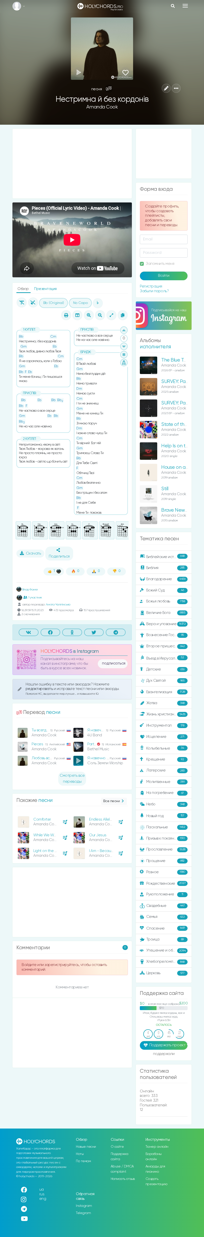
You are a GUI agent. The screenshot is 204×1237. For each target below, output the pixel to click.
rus (42, 1194)
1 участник (35, 597)
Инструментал (165, 725)
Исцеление (165, 737)
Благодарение (166, 579)
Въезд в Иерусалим (165, 658)
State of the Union (180, 424)
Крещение (165, 759)
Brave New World (180, 510)
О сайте (117, 1146)
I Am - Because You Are (109, 851)
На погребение (165, 793)
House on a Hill (176, 467)
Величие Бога (165, 613)
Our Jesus (97, 835)
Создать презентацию (156, 1181)
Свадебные (165, 906)
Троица (165, 939)
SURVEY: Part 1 (176, 403)
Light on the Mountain (51, 851)
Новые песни (86, 1146)
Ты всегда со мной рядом (53, 730)
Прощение (165, 861)
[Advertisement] (72, 163)
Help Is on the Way (181, 446)
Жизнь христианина (165, 714)
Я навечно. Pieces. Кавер (108, 758)
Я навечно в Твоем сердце (110, 730)
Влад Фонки (29, 589)
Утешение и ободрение (167, 950)
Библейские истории (165, 557)
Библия (165, 568)
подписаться (113, 664)
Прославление (165, 849)
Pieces (37, 744)
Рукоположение (164, 894)
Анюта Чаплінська (58, 604)
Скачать (33, 554)
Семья (165, 917)
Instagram (84, 1206)
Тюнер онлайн (157, 1146)
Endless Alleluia (102, 819)
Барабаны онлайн (154, 1156)
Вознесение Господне (165, 635)
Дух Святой (165, 680)
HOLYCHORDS (56, 651)
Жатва (165, 703)
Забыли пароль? (154, 291)
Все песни (111, 801)
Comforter (42, 819)
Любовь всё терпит (48, 758)
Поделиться (59, 557)
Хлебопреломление (165, 961)
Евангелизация (165, 692)
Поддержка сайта (119, 1156)
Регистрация (151, 286)
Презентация (45, 289)
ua (41, 1189)
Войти (163, 276)
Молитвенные (165, 782)
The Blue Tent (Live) (181, 360)
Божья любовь (165, 601)
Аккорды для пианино (155, 1169)
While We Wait (45, 835)
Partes (92, 744)
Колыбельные (165, 748)
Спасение (165, 928)
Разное (165, 872)
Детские (165, 669)
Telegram (83, 1213)
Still (164, 488)
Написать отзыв (123, 1179)
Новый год (165, 816)
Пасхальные (165, 827)
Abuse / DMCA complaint (122, 1169)
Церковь (165, 973)
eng (42, 1199)
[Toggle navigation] (185, 5)
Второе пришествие (165, 646)
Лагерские (165, 770)
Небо (165, 804)
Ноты (80, 1154)
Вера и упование (166, 624)
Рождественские (166, 883)
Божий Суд (165, 590)
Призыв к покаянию (165, 838)
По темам (83, 1161)
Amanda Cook (102, 107)
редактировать (40, 689)
